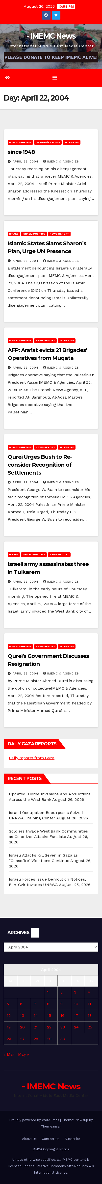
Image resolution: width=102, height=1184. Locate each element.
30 (62, 1038)
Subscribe (72, 1139)
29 (49, 1038)
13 (22, 1015)
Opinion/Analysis (48, 142)
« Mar (9, 1054)
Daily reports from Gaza (31, 757)
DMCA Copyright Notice (51, 1149)
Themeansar (50, 1126)
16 (62, 1015)
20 (22, 1027)
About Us (29, 1139)
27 (22, 1038)
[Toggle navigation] (54, 77)
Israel (13, 233)
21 (36, 1027)
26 (9, 1038)
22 (49, 1027)
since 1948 (21, 152)
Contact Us (50, 1139)
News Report (59, 233)
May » (23, 1054)
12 (9, 1015)
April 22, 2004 (26, 161)
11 (89, 1003)
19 (9, 1027)
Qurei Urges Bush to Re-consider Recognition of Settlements (40, 465)
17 (76, 1015)
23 (62, 1027)
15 (49, 1015)
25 (90, 1027)
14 (36, 1015)
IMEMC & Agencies (63, 161)
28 (36, 1038)
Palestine (71, 142)
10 (76, 1003)
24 (76, 1027)
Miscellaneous (20, 142)
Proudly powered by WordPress (34, 1120)
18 (90, 1015)
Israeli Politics (34, 233)
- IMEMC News (51, 36)
